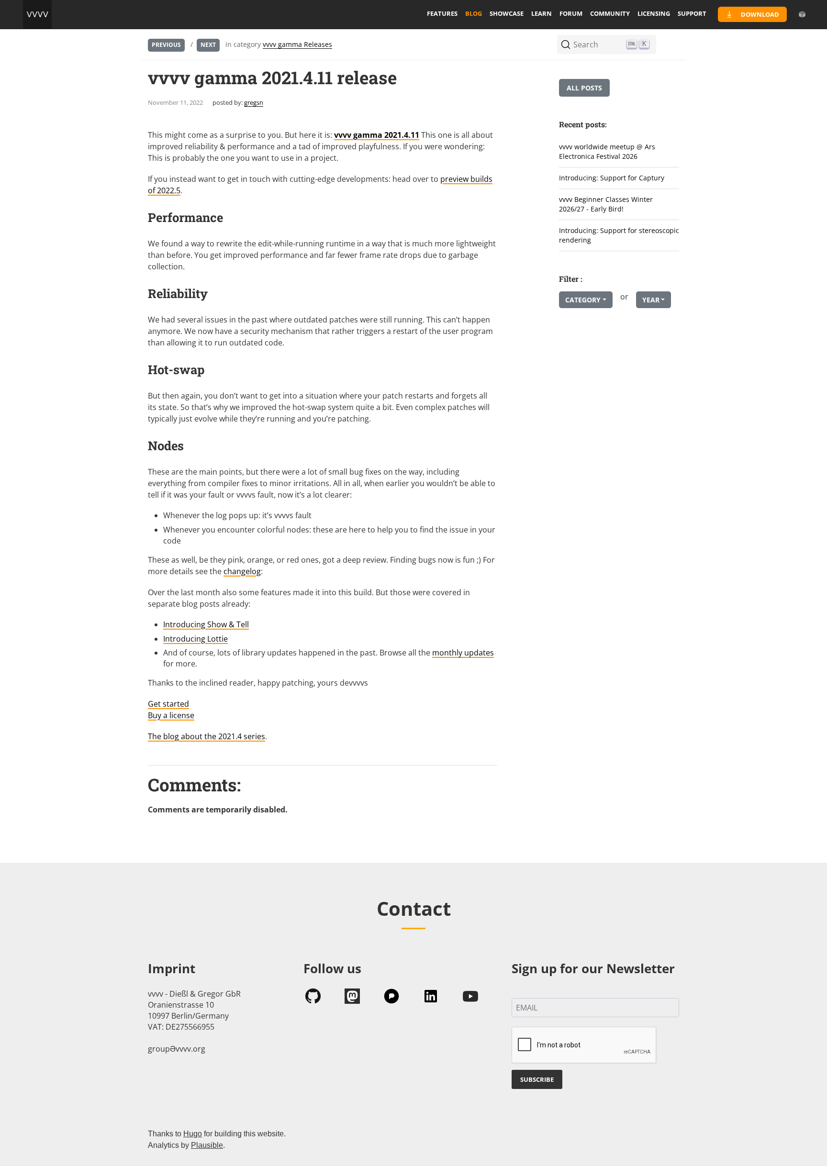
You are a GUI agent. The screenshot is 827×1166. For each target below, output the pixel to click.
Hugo (192, 1134)
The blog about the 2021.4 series (206, 736)
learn (541, 13)
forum (570, 13)
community (610, 13)
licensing (653, 13)
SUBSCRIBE (537, 1079)
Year (650, 299)
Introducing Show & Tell (206, 624)
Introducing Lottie (195, 638)
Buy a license (171, 715)
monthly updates (463, 652)
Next (208, 45)
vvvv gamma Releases (297, 44)
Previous (166, 45)
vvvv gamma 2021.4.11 (376, 135)
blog (473, 13)
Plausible (207, 1145)
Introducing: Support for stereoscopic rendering (619, 235)
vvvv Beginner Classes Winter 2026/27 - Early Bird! (606, 204)
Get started (168, 704)
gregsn (253, 102)
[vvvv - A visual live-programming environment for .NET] (37, 14)
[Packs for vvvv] (802, 14)
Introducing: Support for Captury (611, 177)
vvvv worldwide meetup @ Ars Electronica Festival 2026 (607, 151)
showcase (507, 13)
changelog (242, 571)
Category (583, 299)
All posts (584, 87)
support (692, 13)
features (442, 13)
